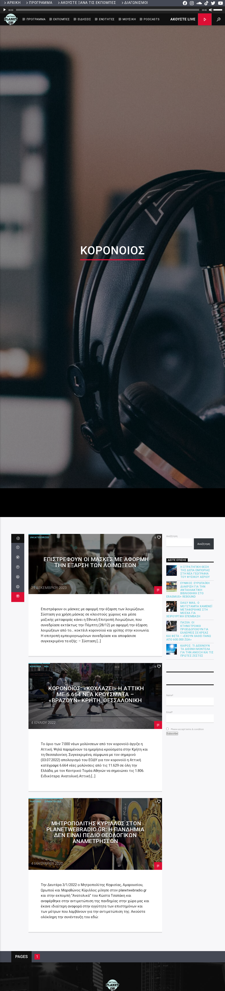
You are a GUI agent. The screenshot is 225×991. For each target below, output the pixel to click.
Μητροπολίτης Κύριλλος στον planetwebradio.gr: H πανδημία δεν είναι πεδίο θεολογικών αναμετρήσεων (95, 881)
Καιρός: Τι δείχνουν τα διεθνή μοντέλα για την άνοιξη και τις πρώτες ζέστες (196, 699)
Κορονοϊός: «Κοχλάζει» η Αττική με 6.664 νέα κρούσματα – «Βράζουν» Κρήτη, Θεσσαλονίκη (96, 743)
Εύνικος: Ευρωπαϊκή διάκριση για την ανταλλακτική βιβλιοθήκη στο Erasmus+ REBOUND (188, 638)
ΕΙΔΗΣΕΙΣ (84, 19)
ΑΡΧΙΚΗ (14, 3)
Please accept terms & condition (187, 778)
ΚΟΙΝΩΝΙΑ (35, 715)
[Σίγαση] (210, 10)
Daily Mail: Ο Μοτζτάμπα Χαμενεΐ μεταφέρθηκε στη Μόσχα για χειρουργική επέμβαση (189, 658)
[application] (112, 9)
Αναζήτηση (172, 585)
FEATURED (35, 850)
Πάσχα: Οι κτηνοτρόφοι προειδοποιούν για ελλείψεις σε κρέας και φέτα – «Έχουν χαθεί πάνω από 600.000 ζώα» (188, 680)
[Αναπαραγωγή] (4, 10)
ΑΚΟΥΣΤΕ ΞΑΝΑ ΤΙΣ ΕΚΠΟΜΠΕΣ (88, 3)
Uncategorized (39, 586)
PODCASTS (151, 19)
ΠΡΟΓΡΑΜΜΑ (40, 3)
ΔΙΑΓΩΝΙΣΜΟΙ (136, 3)
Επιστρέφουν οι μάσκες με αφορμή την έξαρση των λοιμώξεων (96, 611)
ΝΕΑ (46, 715)
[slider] (218, 9)
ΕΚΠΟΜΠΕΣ (61, 19)
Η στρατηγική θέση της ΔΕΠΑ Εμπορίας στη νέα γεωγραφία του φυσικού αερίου (195, 620)
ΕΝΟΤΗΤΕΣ (107, 19)
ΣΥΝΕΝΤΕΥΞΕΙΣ (53, 850)
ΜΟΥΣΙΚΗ (129, 19)
